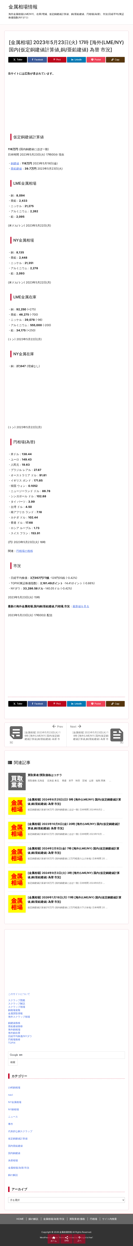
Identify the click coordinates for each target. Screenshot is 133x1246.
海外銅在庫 (14, 1032)
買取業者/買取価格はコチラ (45, 775)
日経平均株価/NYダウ (20, 1036)
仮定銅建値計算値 (18, 1138)
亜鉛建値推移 (15, 1026)
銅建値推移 (14, 1022)
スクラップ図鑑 (16, 1000)
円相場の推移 (24, 551)
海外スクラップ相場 (19, 1016)
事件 (10, 1123)
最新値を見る (81, 606)
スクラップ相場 (16, 1006)
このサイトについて (19, 993)
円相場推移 (14, 1039)
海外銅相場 (14, 1029)
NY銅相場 (13, 1109)
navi (10, 1094)
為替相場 (13, 1160)
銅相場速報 (14, 1010)
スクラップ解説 (16, 1003)
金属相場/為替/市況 (18, 1167)
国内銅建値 (14, 1153)
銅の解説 (13, 1174)
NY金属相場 (14, 1102)
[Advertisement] (66, 104)
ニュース (13, 1116)
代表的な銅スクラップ (20, 1131)
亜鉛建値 (16, 168)
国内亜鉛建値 (15, 1145)
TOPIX (11, 1042)
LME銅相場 (14, 1087)
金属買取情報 (15, 1013)
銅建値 (15, 163)
